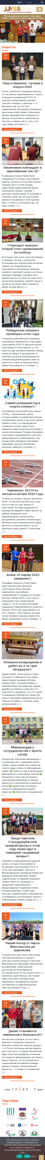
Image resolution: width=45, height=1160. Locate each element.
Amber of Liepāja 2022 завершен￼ (23, 576)
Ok (19, 1156)
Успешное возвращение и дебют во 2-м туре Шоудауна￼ (22, 665)
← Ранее (6, 1090)
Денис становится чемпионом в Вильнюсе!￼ (22, 1032)
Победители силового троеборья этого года (22, 332)
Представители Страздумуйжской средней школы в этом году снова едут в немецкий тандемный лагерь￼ (22, 847)
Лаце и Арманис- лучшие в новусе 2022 (22, 85)
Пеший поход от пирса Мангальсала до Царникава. (22, 946)
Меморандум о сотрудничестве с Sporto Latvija (22, 751)
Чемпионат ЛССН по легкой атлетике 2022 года (22, 492)
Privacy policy (27, 1156)
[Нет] (42, 1148)
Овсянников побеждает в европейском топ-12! (22, 169)
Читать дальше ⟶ (12, 129)
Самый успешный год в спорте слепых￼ (22, 404)
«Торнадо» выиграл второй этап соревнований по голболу (22, 249)
